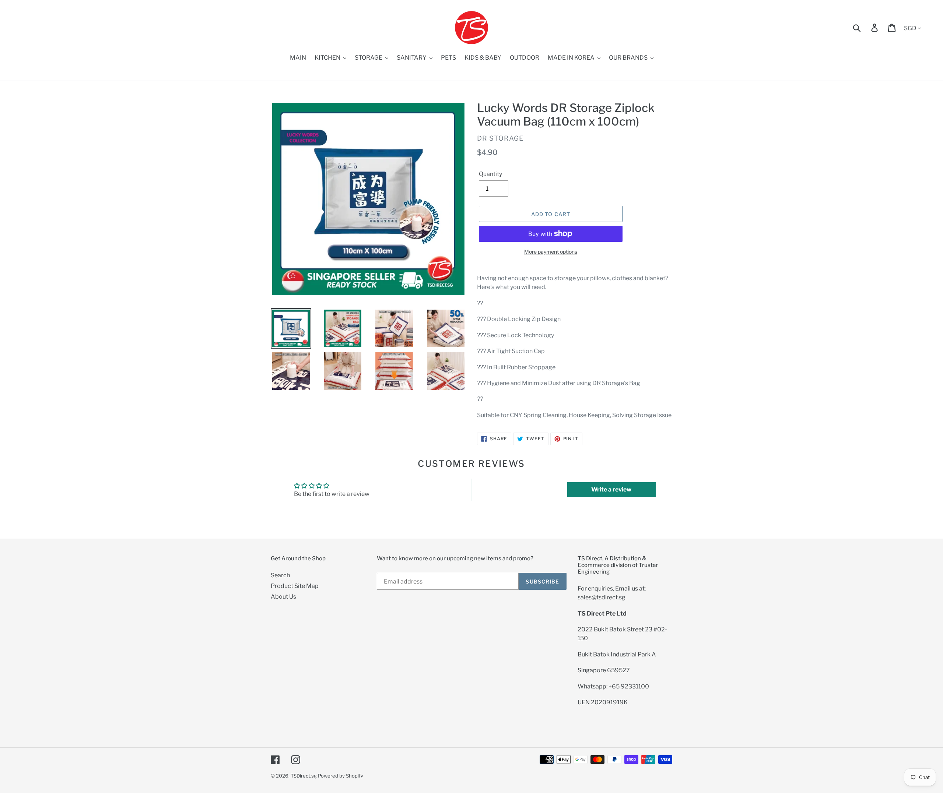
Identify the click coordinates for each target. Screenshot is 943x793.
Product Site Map (295, 585)
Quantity (490, 173)
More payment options (550, 252)
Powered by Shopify (340, 776)
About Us (283, 596)
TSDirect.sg (304, 776)
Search (280, 575)
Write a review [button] (611, 489)
